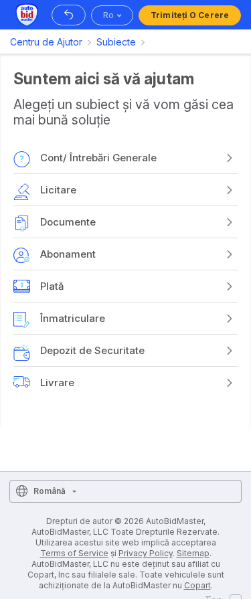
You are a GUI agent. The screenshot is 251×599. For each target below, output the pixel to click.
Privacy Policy (145, 553)
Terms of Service (74, 553)
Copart (197, 585)
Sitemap (193, 553)
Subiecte (116, 42)
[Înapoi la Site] (69, 15)
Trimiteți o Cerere (190, 15)
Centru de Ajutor (46, 42)
